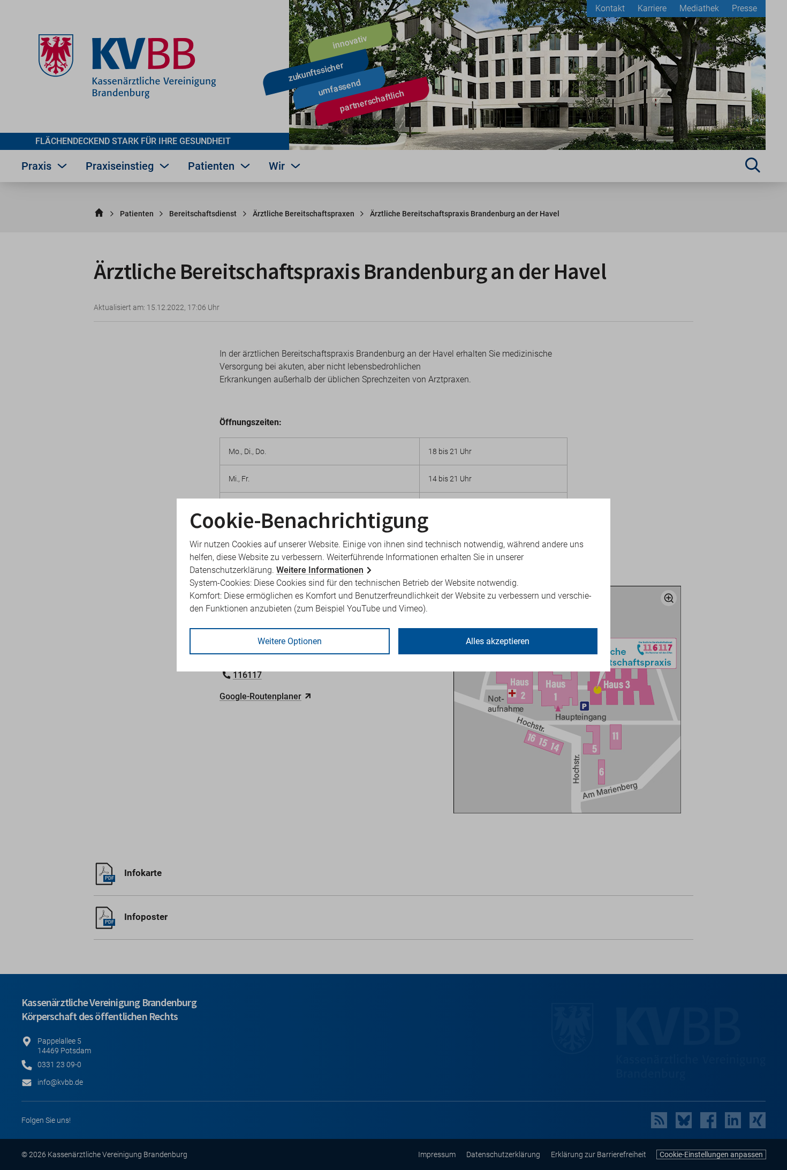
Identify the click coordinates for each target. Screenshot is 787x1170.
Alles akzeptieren (497, 641)
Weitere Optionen (290, 641)
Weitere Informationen (320, 570)
